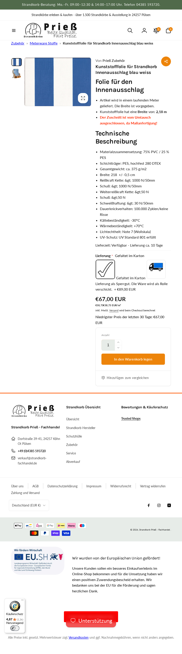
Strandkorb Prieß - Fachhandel (154, 529)
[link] (91, 14)
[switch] (14, 628)
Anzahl (105, 335)
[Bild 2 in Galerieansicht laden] (16, 73)
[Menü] (22, 601)
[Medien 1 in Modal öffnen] (57, 82)
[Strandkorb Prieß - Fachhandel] (33, 415)
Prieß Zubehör (110, 60)
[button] (14, 30)
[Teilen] (166, 61)
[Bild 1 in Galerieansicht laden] (16, 62)
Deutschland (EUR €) (26, 505)
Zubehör (17, 43)
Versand (114, 310)
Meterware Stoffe (43, 43)
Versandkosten (79, 637)
